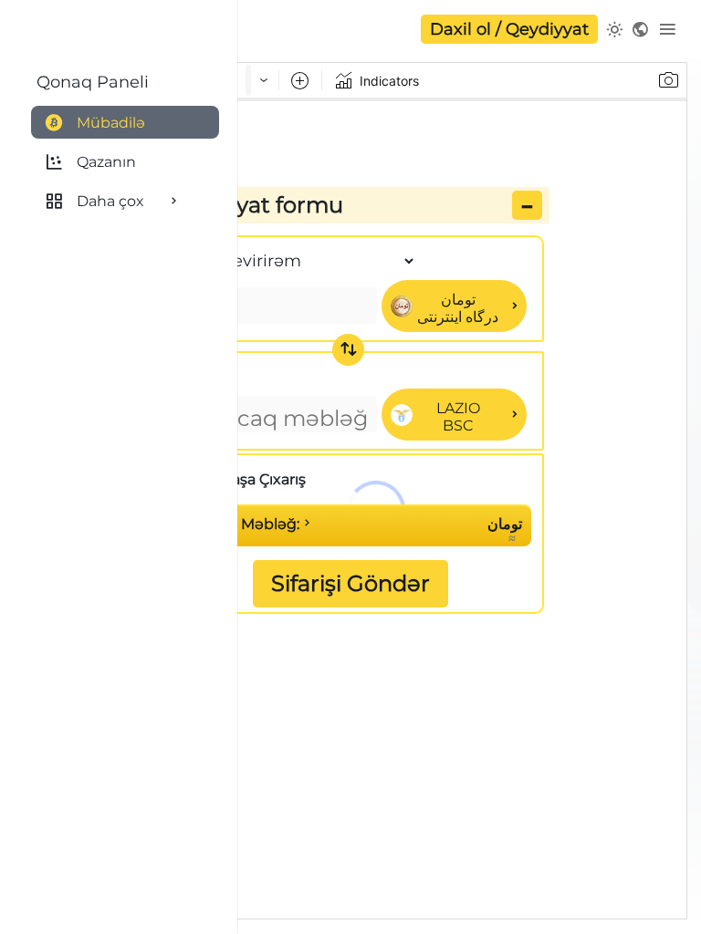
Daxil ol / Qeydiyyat (509, 29)
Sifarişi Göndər (350, 583)
